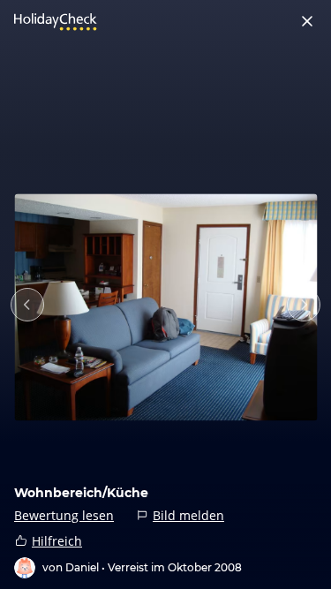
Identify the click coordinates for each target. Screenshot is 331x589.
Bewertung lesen (64, 515)
